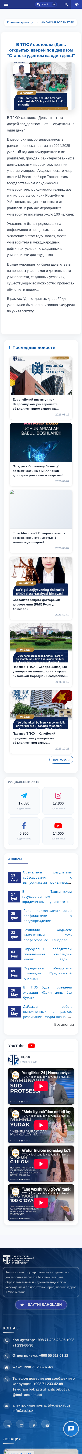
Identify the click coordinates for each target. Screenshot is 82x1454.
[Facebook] (33, 1424)
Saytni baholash (45, 1304)
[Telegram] (7, 1424)
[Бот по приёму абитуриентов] (71, 1429)
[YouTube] (45, 1424)
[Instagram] (20, 1424)
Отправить (18, 166)
